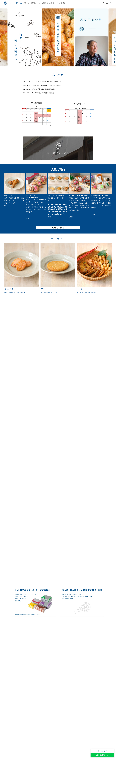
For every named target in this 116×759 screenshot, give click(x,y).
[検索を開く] (103, 3)
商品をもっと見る (58, 228)
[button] (2, 37)
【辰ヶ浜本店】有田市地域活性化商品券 (43, 89)
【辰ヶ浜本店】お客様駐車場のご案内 (42, 93)
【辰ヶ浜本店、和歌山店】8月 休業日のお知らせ (46, 82)
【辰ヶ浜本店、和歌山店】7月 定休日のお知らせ (46, 85)
